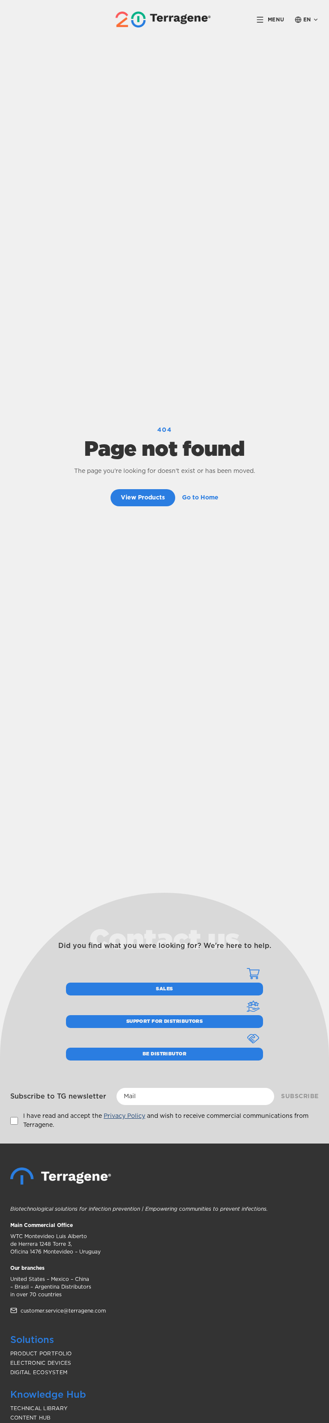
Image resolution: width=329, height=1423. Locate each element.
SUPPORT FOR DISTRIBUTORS (164, 1021)
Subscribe (300, 1096)
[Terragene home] (165, 19)
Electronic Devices (40, 1363)
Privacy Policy (124, 1116)
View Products (143, 498)
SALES (164, 988)
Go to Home (200, 498)
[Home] (60, 1176)
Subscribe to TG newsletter (58, 1096)
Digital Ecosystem (38, 1372)
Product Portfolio (41, 1353)
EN (307, 19)
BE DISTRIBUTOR (164, 1054)
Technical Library (39, 1408)
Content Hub (30, 1417)
